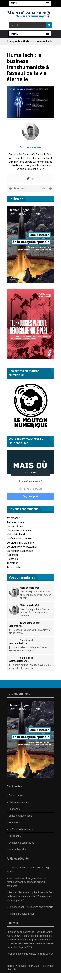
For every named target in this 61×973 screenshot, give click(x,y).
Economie (14, 808)
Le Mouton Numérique (20, 550)
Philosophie (15, 835)
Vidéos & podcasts (19, 849)
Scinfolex (12, 559)
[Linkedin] (32, 178)
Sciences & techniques (21, 842)
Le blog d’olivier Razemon (22, 546)
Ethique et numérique (20, 815)
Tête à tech (13, 567)
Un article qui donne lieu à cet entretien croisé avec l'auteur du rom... (35, 594)
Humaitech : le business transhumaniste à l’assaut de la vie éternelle (28, 67)
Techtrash (12, 563)
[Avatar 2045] (30, 117)
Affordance (13, 518)
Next (45, 188)
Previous (19, 188)
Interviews (14, 822)
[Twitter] (28, 178)
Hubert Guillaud (16, 534)
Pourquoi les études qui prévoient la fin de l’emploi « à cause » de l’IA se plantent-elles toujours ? (30, 896)
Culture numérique (19, 802)
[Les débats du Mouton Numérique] (30, 428)
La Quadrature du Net (19, 538)
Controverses (16, 795)
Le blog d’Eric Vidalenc (20, 542)
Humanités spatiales (19, 530)
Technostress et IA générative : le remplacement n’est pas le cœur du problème (26, 882)
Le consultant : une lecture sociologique (31, 907)
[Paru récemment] (30, 777)
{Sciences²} (14, 555)
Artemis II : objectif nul (21, 913)
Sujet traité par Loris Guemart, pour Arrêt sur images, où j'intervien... (36, 612)
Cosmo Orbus (15, 526)
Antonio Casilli (15, 522)
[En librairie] (30, 282)
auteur (49, 953)
